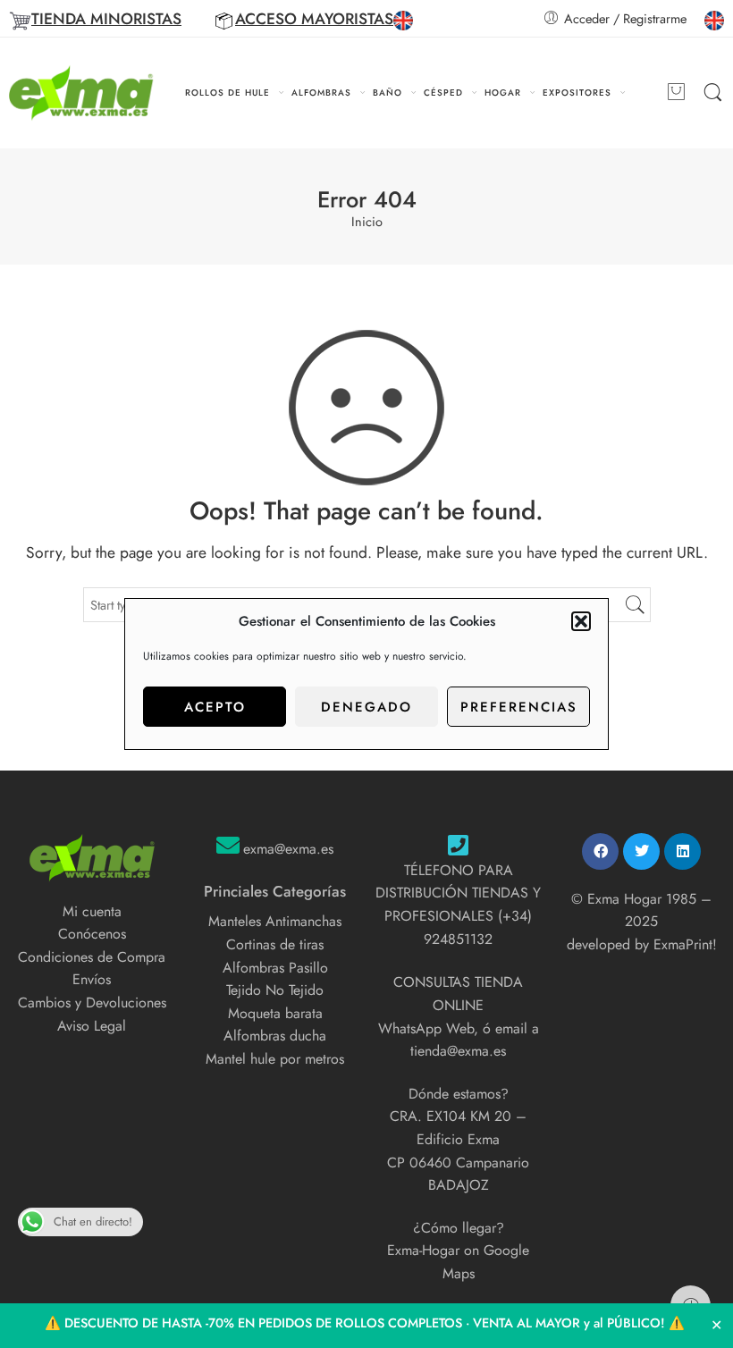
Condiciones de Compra (91, 957)
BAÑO (387, 92)
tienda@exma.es (458, 1050)
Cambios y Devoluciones (92, 1002)
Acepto (215, 707)
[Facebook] (600, 851)
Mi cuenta (92, 911)
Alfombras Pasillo (275, 967)
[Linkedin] (682, 851)
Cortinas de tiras (275, 944)
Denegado (366, 707)
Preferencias (518, 707)
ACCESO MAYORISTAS (314, 18)
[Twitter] (641, 851)
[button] (581, 621)
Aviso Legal (91, 1025)
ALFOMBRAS (321, 92)
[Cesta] (675, 92)
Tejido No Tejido (275, 990)
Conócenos (92, 933)
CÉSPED (443, 92)
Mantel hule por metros (275, 1059)
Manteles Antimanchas (274, 921)
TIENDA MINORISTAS (106, 18)
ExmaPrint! (685, 944)
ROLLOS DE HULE (227, 92)
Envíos (91, 979)
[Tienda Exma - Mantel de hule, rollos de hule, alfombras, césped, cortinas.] (82, 93)
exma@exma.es (288, 848)
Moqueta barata (275, 1013)
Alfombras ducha (274, 1035)
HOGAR (502, 92)
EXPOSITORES (577, 92)
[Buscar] (713, 92)
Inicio (367, 222)
